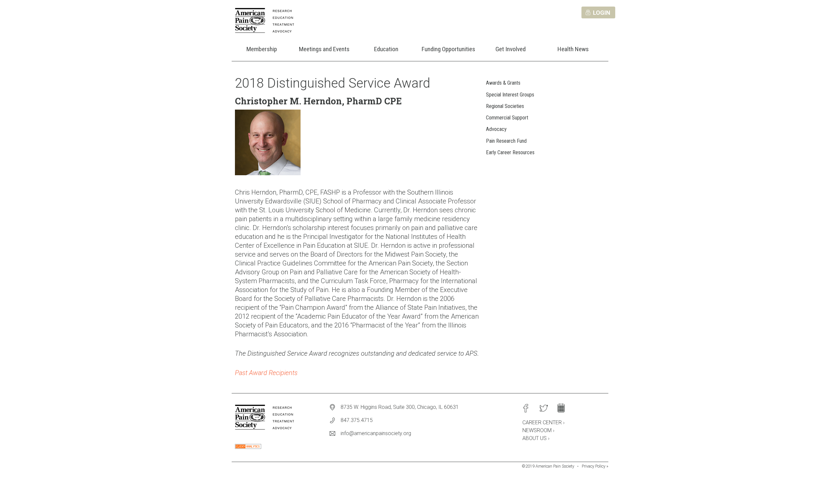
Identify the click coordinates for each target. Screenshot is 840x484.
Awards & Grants (503, 83)
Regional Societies (505, 106)
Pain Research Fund (506, 141)
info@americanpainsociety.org (376, 433)
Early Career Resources (510, 152)
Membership (261, 49)
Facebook (525, 408)
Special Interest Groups (510, 95)
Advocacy (496, 129)
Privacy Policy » (595, 466)
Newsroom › (538, 430)
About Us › (536, 438)
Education (386, 49)
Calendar (561, 408)
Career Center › (543, 422)
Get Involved (510, 49)
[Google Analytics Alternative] (248, 447)
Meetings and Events (324, 49)
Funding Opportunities (448, 49)
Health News (573, 49)
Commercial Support (507, 118)
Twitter (543, 408)
